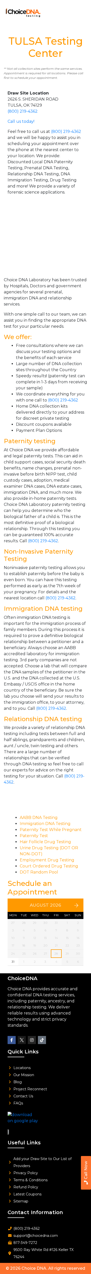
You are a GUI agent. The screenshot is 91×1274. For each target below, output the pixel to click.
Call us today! (21, 121)
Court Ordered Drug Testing (49, 866)
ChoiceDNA (22, 978)
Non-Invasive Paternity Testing (38, 555)
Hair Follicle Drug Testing (45, 841)
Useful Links (24, 1143)
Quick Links (23, 1052)
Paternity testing (30, 441)
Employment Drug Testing (47, 860)
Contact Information (35, 1212)
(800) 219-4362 (23, 111)
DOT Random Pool (39, 872)
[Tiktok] (42, 1040)
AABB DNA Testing (39, 817)
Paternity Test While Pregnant (51, 829)
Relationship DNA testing (43, 719)
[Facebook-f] (12, 1040)
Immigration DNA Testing (45, 823)
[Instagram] (32, 1040)
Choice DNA (34, 1268)
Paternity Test (34, 835)
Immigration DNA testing (43, 608)
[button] (80, 11)
